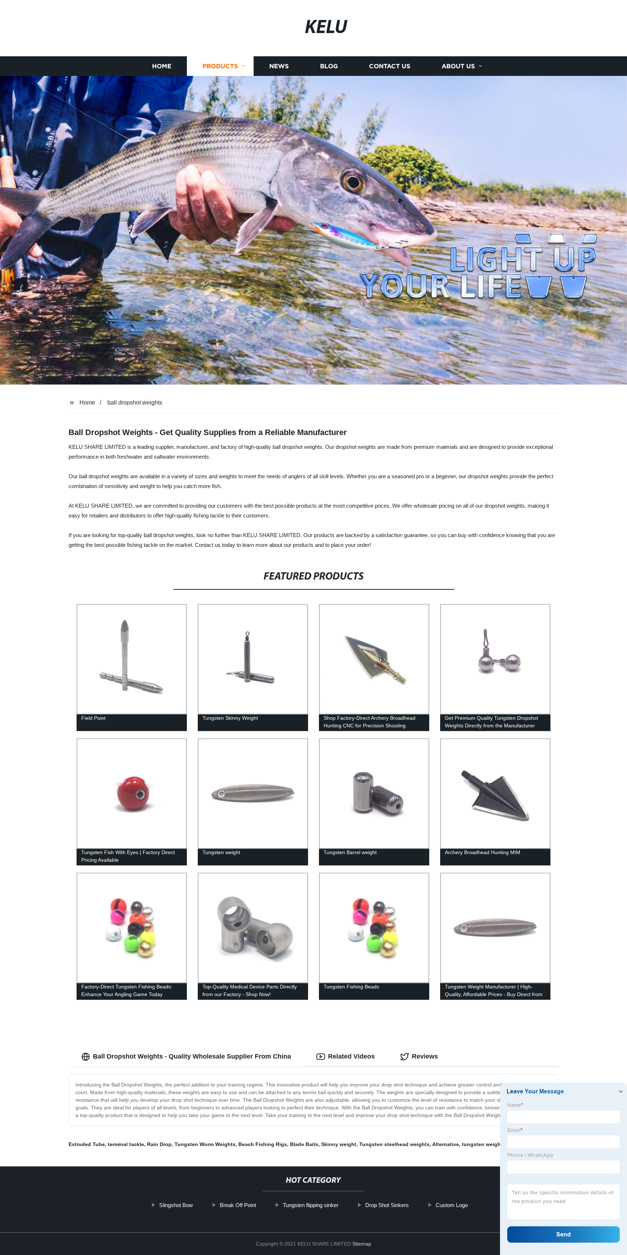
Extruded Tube (87, 1144)
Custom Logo (452, 1205)
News (279, 66)
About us (458, 66)
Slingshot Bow (176, 1205)
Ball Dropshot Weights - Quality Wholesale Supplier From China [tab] (192, 1056)
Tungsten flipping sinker (311, 1205)
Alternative (445, 1144)
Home (161, 66)
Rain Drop (159, 1144)
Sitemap (361, 1244)
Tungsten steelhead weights (394, 1144)
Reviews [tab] (425, 1056)
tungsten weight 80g (487, 1144)
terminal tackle (126, 1144)
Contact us (389, 66)
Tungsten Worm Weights (205, 1144)
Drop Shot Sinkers (387, 1205)
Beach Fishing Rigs (262, 1144)
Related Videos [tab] (351, 1056)
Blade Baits (304, 1144)
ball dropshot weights (134, 402)
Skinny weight (338, 1144)
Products (220, 66)
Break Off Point (238, 1205)
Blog (329, 66)
